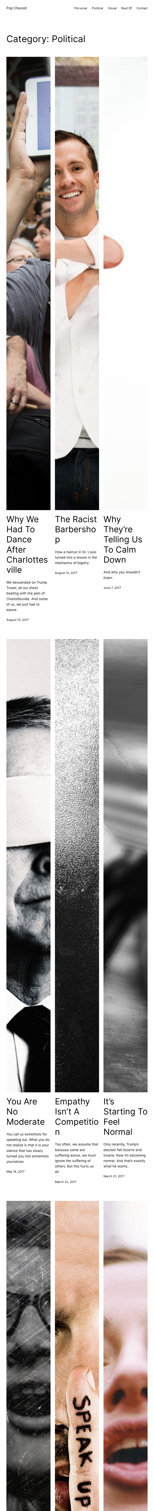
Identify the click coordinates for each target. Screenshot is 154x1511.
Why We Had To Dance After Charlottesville (27, 544)
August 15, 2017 (17, 620)
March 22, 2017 (66, 1182)
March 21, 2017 (114, 1176)
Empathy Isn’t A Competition (77, 1116)
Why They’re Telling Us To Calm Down (122, 539)
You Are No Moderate (25, 1111)
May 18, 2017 (15, 1171)
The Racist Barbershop (76, 529)
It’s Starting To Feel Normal (125, 1116)
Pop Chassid (16, 8)
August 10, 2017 (66, 573)
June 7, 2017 (112, 588)
